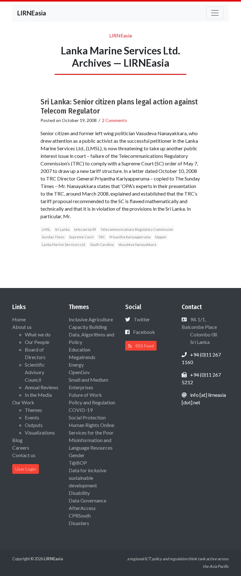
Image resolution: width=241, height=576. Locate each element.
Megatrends (82, 357)
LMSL (46, 229)
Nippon (160, 237)
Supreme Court (81, 237)
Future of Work (85, 395)
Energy (76, 365)
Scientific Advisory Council (35, 372)
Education (79, 349)
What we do (38, 334)
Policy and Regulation (92, 402)
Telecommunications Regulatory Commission (136, 229)
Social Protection (87, 417)
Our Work (23, 402)
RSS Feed (144, 345)
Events (32, 417)
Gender (77, 455)
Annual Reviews (41, 387)
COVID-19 (81, 410)
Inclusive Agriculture (91, 319)
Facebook (144, 332)
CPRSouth (80, 515)
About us (22, 327)
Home (19, 319)
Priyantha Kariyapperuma (130, 237)
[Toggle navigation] (215, 13)
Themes (33, 410)
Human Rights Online (91, 425)
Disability (79, 493)
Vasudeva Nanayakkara (137, 244)
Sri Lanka (62, 229)
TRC (101, 237)
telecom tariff (85, 229)
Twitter (142, 319)
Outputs (34, 425)
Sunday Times (53, 237)
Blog (17, 440)
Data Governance (87, 500)
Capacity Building (88, 327)
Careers (20, 448)
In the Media (38, 395)
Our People (37, 342)
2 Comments (114, 120)
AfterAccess (82, 508)
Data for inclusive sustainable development (87, 477)
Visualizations (40, 432)
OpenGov (79, 372)
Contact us (23, 455)
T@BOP (78, 463)
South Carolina (102, 244)
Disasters (79, 523)
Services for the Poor (91, 432)
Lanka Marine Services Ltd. (64, 244)
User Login (25, 469)
